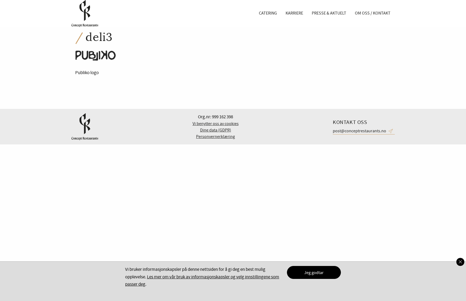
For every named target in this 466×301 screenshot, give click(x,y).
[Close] (460, 262)
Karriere (294, 13)
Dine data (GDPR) (215, 130)
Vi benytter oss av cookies (216, 123)
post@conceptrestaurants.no (359, 131)
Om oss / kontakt (372, 13)
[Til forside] (84, 13)
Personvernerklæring (215, 136)
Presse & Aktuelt (329, 13)
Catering (268, 13)
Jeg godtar (314, 272)
